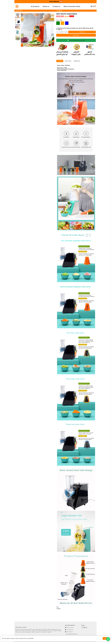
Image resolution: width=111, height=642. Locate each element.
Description (60, 61)
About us (46, 6)
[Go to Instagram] (59, 10)
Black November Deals (72, 6)
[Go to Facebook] (57, 10)
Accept (106, 638)
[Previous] (17, 14)
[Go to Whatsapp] (61, 10)
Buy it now (76, 35)
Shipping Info (77, 61)
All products (35, 6)
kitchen (58, 608)
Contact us (56, 6)
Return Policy (68, 61)
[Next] (17, 39)
